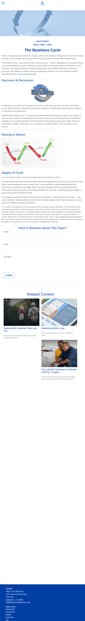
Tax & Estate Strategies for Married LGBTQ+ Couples (58, 370)
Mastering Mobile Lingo (53, 328)
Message (7, 257)
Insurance (10, 617)
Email (6, 244)
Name (6, 232)
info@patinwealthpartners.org (18, 602)
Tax (7, 620)
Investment (10, 612)
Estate (8, 615)
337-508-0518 (17, 591)
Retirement (10, 609)
